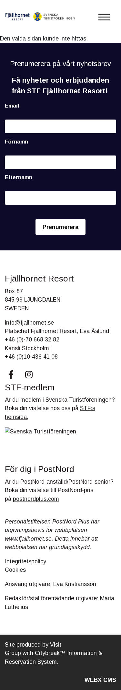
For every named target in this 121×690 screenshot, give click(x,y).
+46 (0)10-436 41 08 (31, 356)
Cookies (15, 570)
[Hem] (40, 17)
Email (12, 106)
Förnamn (16, 142)
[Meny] (104, 17)
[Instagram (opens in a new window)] (29, 374)
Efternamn (18, 177)
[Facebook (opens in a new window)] (11, 374)
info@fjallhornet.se (29, 322)
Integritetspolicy (25, 561)
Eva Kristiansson (74, 584)
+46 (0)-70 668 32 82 (32, 339)
